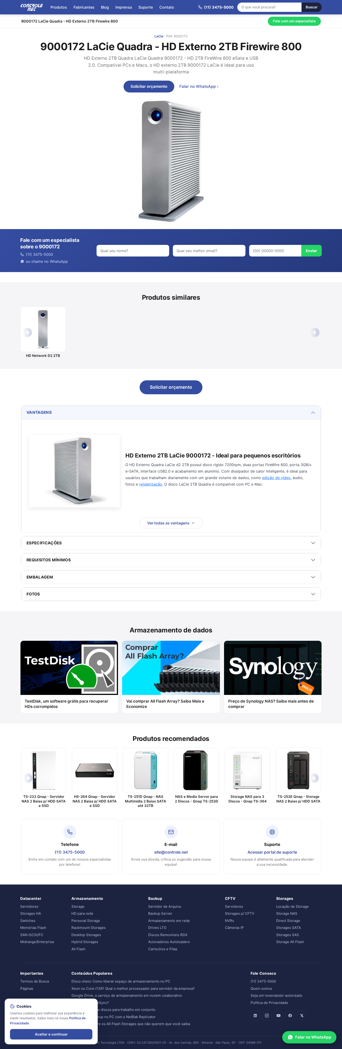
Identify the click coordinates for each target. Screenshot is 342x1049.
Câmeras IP (234, 927)
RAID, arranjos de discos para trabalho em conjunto (113, 1009)
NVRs (229, 920)
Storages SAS (287, 935)
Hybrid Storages (84, 942)
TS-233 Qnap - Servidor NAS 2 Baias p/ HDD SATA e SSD (44, 801)
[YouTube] (278, 1015)
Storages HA (30, 913)
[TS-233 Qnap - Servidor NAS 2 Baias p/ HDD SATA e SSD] (43, 770)
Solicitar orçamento (149, 86)
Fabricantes (84, 7)
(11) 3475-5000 (70, 852)
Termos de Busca (34, 981)
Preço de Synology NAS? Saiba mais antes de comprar (271, 704)
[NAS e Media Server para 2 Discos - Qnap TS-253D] (196, 770)
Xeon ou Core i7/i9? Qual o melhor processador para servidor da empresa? (133, 988)
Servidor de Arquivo (164, 906)
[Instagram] (267, 1015)
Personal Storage (85, 920)
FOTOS (33, 594)
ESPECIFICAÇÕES (44, 543)
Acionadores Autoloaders (169, 942)
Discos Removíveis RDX (168, 935)
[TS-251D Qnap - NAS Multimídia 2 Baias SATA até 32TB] (145, 770)
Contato (166, 7)
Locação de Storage (292, 906)
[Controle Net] (32, 7)
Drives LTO (157, 927)
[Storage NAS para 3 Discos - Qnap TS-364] (247, 770)
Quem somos (261, 988)
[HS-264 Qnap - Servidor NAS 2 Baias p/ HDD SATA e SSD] (94, 770)
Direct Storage (288, 920)
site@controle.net (171, 852)
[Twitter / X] (301, 1015)
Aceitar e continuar (51, 1034)
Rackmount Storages (88, 927)
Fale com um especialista (294, 21)
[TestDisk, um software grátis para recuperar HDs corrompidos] (69, 668)
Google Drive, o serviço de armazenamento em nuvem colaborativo (126, 995)
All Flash (78, 949)
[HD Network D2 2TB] (43, 329)
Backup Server (160, 913)
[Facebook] (290, 1015)
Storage (77, 906)
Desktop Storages (86, 935)
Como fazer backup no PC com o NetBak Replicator (113, 1017)
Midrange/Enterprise (37, 942)
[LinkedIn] (255, 1015)
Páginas (26, 988)
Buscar (312, 7)
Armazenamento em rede (169, 920)
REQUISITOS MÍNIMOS (49, 560)
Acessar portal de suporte (272, 852)
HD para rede (82, 913)
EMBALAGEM (40, 577)
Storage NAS (286, 913)
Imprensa (123, 7)
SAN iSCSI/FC (31, 935)
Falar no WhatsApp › (198, 86)
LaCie (158, 36)
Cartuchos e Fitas (162, 949)
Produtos (58, 7)
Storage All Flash (290, 942)
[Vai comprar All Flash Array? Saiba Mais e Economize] (171, 668)
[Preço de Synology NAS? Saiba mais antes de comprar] (273, 668)
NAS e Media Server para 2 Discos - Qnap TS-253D (196, 798)
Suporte (145, 7)
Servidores (29, 906)
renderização (150, 484)
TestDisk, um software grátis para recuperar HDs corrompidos (66, 704)
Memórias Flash (33, 927)
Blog (105, 7)
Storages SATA (288, 927)
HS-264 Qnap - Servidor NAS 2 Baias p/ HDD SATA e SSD (95, 801)
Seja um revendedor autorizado (276, 995)
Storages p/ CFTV (239, 913)
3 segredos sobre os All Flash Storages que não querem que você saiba (130, 1024)
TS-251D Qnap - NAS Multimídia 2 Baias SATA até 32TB (145, 801)
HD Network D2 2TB (43, 355)
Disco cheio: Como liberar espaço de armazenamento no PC (120, 981)
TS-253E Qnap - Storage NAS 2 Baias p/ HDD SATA (298, 798)
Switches (27, 920)
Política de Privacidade (269, 1002)
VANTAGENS (39, 412)
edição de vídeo (276, 477)
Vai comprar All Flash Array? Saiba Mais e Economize (165, 704)
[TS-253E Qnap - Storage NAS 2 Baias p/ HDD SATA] (298, 770)
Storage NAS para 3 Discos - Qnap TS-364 (247, 798)
